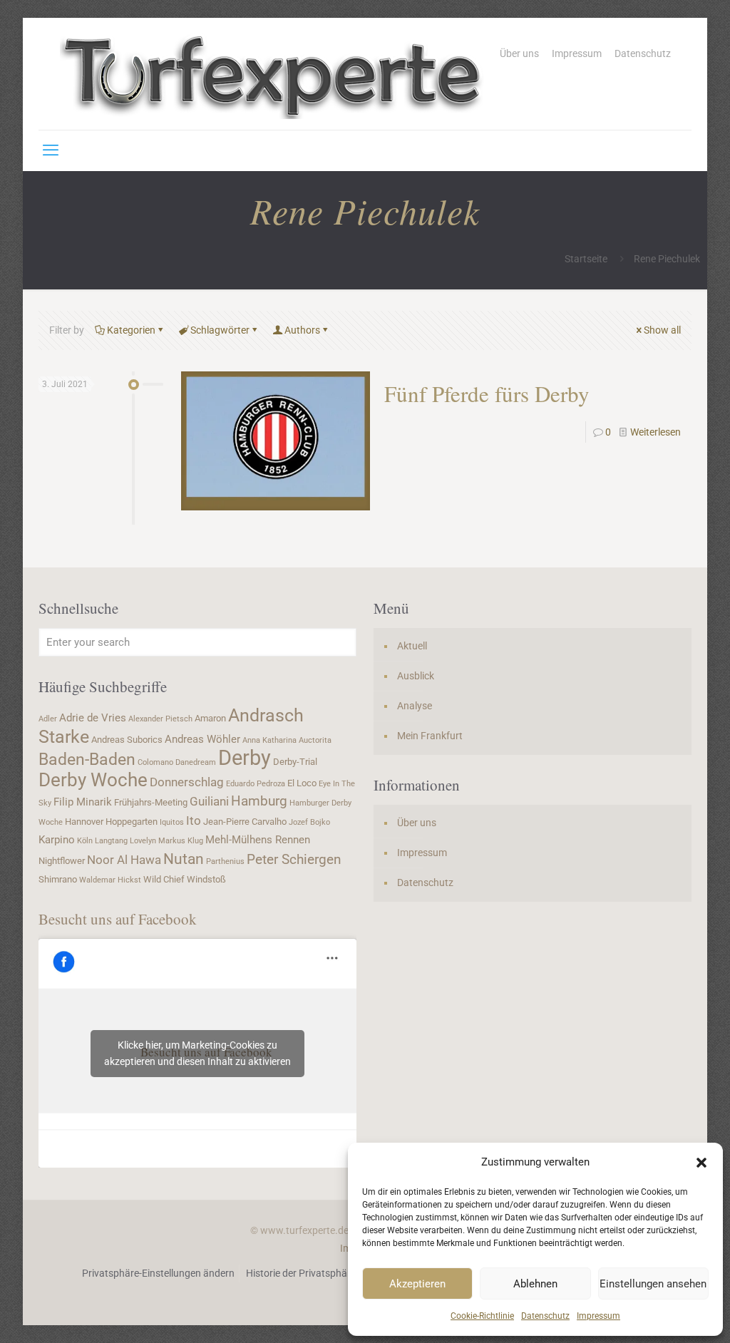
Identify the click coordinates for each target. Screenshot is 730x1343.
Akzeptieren (417, 1283)
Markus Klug (180, 840)
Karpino (56, 839)
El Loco (302, 783)
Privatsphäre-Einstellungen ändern (158, 1273)
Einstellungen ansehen (653, 1283)
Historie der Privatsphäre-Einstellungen (332, 1273)
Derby (244, 758)
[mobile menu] (50, 150)
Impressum (598, 1316)
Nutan (183, 859)
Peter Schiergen (294, 860)
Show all (662, 330)
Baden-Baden (86, 759)
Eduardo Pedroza (255, 783)
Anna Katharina (269, 740)
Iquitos (172, 822)
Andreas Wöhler (202, 739)
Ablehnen (535, 1283)
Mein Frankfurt (430, 735)
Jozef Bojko (309, 822)
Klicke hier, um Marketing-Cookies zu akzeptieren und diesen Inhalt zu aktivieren (197, 1053)
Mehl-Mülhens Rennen (257, 839)
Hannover (84, 821)
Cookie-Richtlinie (482, 1316)
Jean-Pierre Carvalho (245, 821)
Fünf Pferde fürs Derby (487, 393)
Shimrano (57, 879)
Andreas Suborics (127, 739)
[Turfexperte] (274, 74)
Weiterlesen (655, 432)
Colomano (155, 762)
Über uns (519, 53)
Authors (302, 330)
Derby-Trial (295, 761)
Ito (193, 820)
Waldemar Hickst (110, 880)
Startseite (586, 258)
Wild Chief (164, 879)
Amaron (210, 718)
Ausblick (415, 675)
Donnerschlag (187, 782)
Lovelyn (143, 840)
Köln (85, 840)
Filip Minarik (82, 802)
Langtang (111, 840)
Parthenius (225, 861)
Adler (47, 719)
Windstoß (206, 879)
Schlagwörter (220, 330)
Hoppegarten (132, 821)
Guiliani (209, 801)
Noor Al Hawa (124, 860)
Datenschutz (545, 1316)
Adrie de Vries (92, 717)
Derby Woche (93, 780)
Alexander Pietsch (160, 719)
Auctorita (315, 740)
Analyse (414, 705)
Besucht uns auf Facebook (117, 919)
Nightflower (61, 860)
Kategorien (131, 330)
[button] (701, 1163)
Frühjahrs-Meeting (150, 802)
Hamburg (259, 801)
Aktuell (412, 646)
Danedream (195, 762)
